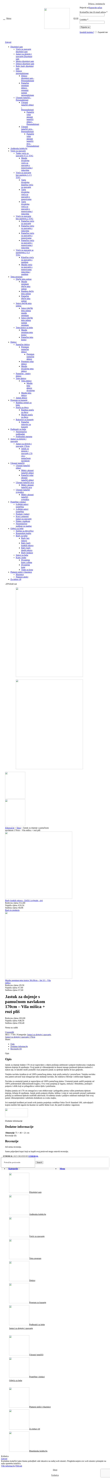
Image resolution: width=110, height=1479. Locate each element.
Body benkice (27, 553)
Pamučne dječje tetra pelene (25, 298)
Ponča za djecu (22, 407)
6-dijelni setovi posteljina (22, 505)
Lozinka (84, 19)
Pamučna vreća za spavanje (27, 222)
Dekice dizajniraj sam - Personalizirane (27, 78)
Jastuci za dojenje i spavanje (39, 1034)
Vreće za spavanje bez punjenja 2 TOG (24, 217)
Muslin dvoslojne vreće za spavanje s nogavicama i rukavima (26, 164)
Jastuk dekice (21, 398)
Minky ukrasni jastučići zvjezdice (27, 497)
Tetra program (16, 277)
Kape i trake (21, 557)
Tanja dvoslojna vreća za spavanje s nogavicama (26, 194)
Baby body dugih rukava (26, 549)
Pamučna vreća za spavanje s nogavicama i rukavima (27, 244)
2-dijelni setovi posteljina (22, 510)
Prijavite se (85, 27)
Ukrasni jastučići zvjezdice (23, 491)
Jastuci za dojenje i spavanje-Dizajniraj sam (24, 56)
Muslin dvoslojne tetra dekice (27, 368)
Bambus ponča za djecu (27, 411)
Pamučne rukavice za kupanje (26, 424)
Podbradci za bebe (18, 429)
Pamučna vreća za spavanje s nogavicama (27, 235)
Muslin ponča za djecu (27, 416)
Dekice (13, 342)
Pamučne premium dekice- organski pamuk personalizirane (27, 89)
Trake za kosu (27, 569)
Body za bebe (22, 536)
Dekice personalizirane (22, 72)
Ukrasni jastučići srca (25, 482)
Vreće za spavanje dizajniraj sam (23, 50)
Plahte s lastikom (23, 521)
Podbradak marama (24, 436)
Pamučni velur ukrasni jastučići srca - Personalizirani (33, 140)
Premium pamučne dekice (25, 349)
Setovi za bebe (22, 555)
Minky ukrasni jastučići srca (27, 486)
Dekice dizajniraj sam (25, 64)
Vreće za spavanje (18, 151)
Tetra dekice (21, 378)
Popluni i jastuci (22, 514)
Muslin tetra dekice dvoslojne (31, 387)
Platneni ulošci (22, 577)
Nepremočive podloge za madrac (24, 524)
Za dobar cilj (15, 579)
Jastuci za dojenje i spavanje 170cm (20, 1037)
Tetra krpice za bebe (24, 327)
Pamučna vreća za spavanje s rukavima (27, 228)
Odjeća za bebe (16, 528)
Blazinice (20, 574)
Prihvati (18, 1466)
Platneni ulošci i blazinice (21, 572)
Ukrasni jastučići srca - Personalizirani (27, 129)
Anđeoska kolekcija (18, 148)
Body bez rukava (25, 539)
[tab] (53, 1044)
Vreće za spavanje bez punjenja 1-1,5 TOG (24, 175)
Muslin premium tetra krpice (27, 332)
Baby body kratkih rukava (27, 544)
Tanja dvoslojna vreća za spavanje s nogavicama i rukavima (26, 208)
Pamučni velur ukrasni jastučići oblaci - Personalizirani (33, 118)
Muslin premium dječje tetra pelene (25, 285)
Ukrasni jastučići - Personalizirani (23, 98)
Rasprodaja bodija (23, 533)
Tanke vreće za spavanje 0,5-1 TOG (24, 154)
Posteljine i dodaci (18, 502)
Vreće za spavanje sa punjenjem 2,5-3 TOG (24, 252)
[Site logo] (57, 28)
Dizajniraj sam (16, 47)
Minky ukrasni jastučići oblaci (27, 471)
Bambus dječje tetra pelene (27, 292)
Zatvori (8, 42)
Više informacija (8, 1466)
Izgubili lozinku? (87, 32)
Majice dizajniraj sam (25, 61)
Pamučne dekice (23, 344)
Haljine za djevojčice (25, 531)
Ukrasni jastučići (17, 463)
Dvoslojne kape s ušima (26, 561)
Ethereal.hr (9, 828)
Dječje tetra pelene (24, 279)
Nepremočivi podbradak (21, 433)
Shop (18, 828)
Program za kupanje (18, 400)
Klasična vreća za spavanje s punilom (27, 259)
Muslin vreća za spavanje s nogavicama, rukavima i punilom (26, 269)
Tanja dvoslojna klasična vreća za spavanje (27, 183)
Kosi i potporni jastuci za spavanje (24, 517)
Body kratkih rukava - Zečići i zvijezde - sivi (24, 900)
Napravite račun (95, 7)
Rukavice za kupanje (25, 419)
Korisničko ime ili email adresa (93, 12)
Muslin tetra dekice (26, 394)
